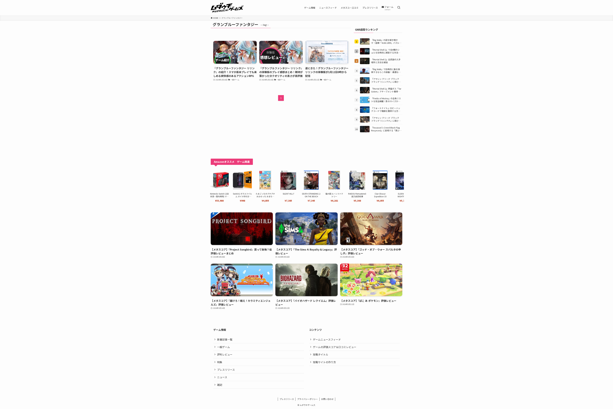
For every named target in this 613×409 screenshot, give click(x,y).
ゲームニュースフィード (327, 339)
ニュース (222, 377)
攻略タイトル (320, 354)
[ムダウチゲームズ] (227, 8)
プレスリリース (226, 369)
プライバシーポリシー (307, 399)
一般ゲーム (223, 347)
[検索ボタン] (398, 7)
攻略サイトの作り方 (324, 362)
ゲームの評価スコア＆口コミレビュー (334, 347)
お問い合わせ (327, 399)
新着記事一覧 (224, 339)
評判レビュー (224, 354)
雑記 (219, 385)
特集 (219, 362)
